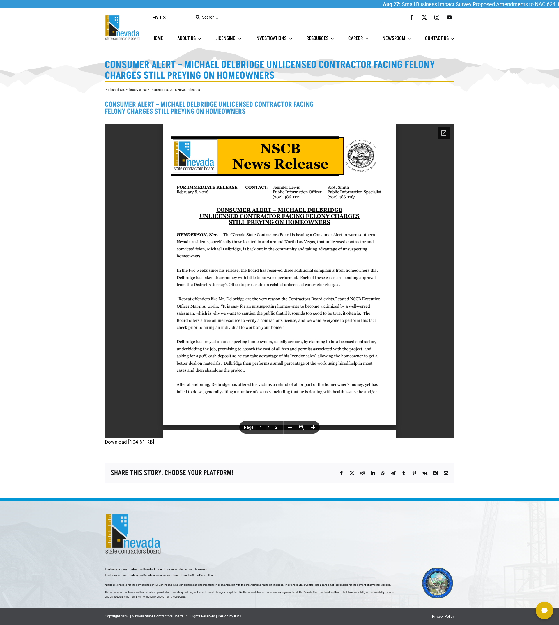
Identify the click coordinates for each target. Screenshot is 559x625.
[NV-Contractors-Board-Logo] (123, 17)
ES (163, 17)
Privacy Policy (443, 617)
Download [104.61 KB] (129, 442)
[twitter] (424, 17)
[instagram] (437, 17)
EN (155, 17)
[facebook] (412, 17)
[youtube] (449, 17)
